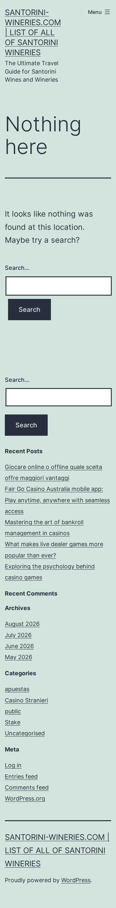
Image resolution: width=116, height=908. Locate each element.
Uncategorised (25, 733)
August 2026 (22, 623)
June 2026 (19, 646)
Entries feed (21, 776)
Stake (12, 722)
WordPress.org (25, 798)
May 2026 (18, 657)
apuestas (17, 689)
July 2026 (18, 635)
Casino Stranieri (26, 700)
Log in (13, 765)
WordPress (76, 880)
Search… (17, 267)
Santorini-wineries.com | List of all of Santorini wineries (33, 32)
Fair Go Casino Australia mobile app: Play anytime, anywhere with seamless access (57, 499)
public (13, 711)
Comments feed (27, 787)
